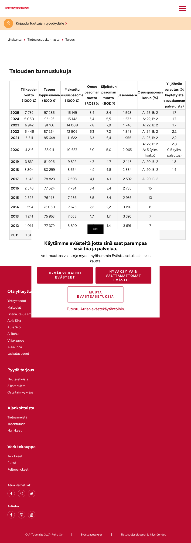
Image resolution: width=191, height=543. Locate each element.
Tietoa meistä (17, 417)
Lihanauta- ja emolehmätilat (27, 314)
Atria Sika (14, 321)
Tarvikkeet (14, 456)
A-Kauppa (14, 347)
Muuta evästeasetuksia (95, 294)
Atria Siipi (14, 327)
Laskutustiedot (18, 354)
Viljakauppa (15, 341)
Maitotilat (14, 308)
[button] (182, 8)
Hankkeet (14, 430)
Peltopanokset (17, 470)
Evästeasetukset (91, 534)
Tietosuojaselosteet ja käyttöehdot (143, 534)
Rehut (11, 463)
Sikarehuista (16, 386)
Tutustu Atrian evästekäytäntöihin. (96, 309)
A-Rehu (13, 334)
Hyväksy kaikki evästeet (65, 275)
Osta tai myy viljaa (20, 392)
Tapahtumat (16, 424)
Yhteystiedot (16, 301)
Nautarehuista (17, 379)
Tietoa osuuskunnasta (43, 40)
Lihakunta (14, 40)
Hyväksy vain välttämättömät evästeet (123, 276)
